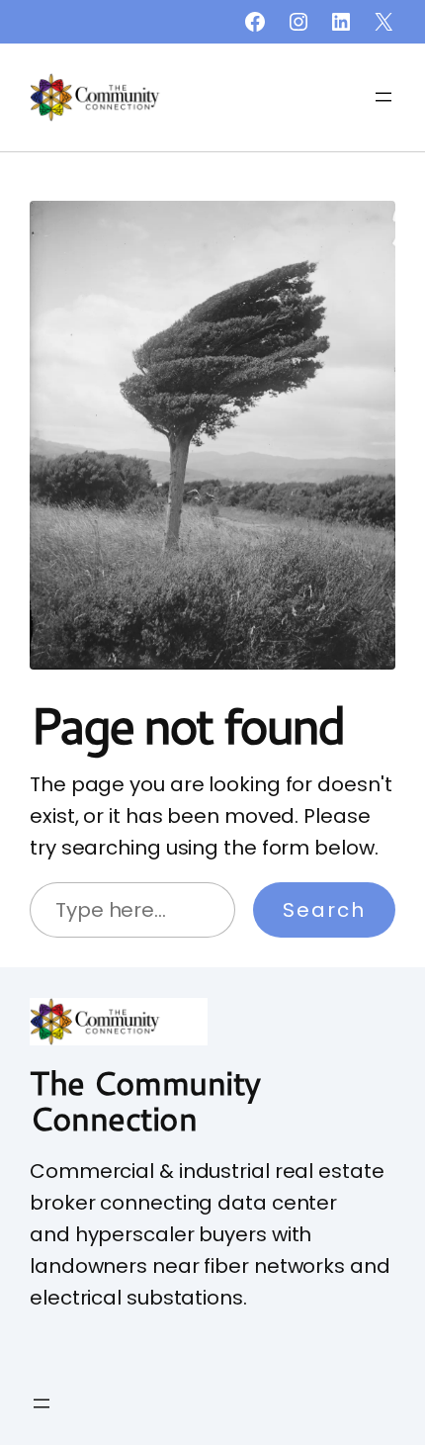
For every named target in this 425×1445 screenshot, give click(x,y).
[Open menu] (383, 97)
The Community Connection (145, 1100)
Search (324, 910)
